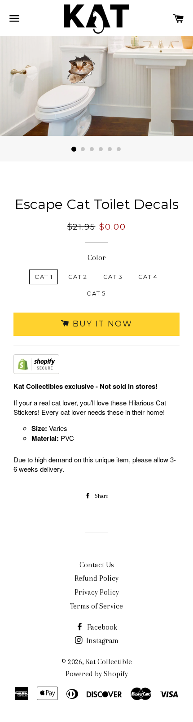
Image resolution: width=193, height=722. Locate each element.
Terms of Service (96, 606)
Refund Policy (96, 578)
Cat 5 (96, 293)
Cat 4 (148, 276)
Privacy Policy (97, 592)
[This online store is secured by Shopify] (36, 366)
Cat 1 (44, 276)
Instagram (101, 640)
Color (97, 257)
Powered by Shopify (97, 674)
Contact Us (96, 565)
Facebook (101, 627)
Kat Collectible (109, 661)
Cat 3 (113, 276)
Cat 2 (78, 276)
